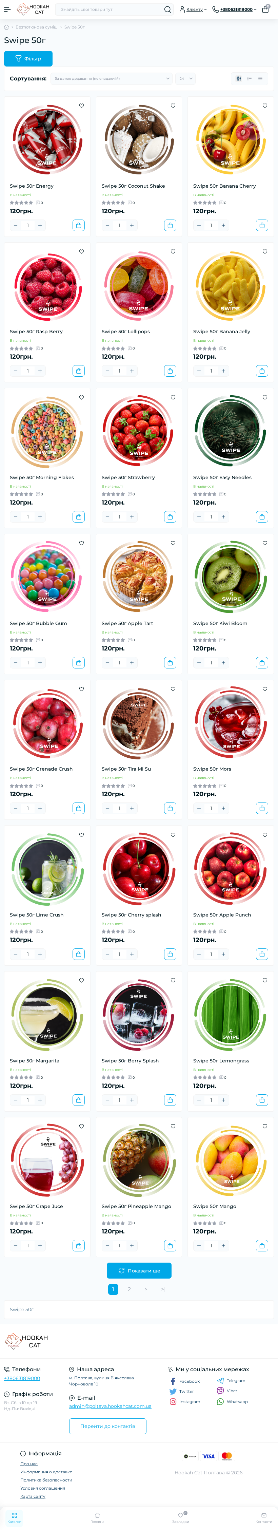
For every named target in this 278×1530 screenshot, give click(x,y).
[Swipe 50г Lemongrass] (230, 1014)
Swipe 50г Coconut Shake (133, 186)
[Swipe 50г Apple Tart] (139, 577)
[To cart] (79, 225)
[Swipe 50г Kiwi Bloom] (230, 577)
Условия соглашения (42, 1488)
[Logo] (32, 9)
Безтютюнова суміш (37, 27)
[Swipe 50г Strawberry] (139, 431)
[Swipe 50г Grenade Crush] (47, 722)
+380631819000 (22, 1378)
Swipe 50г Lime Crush (37, 915)
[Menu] (7, 9)
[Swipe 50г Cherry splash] (139, 868)
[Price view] (260, 78)
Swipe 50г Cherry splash (131, 915)
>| (163, 1289)
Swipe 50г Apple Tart (127, 623)
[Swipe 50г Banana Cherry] (230, 139)
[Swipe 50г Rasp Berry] (47, 285)
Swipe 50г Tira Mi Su (126, 769)
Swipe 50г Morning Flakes (42, 477)
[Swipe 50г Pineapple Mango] (139, 1160)
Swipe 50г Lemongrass (221, 1061)
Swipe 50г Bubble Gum (38, 623)
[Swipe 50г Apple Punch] (230, 868)
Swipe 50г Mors (212, 769)
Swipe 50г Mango (214, 1206)
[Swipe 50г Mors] (230, 722)
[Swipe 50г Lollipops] (139, 285)
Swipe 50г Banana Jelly (221, 331)
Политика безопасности (46, 1479)
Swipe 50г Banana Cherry (224, 186)
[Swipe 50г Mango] (230, 1160)
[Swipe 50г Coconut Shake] (139, 139)
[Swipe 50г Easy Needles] (230, 431)
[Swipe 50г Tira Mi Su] (139, 722)
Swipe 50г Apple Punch (222, 915)
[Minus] (15, 225)
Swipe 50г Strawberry (128, 477)
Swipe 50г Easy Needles (222, 477)
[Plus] (40, 225)
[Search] (167, 9)
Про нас (29, 1463)
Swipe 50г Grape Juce (36, 1206)
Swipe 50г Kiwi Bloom (220, 623)
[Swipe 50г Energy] (47, 139)
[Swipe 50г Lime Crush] (47, 868)
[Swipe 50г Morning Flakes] (47, 431)
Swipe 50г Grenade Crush (41, 769)
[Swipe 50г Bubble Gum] (47, 577)
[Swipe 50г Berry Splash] (139, 1014)
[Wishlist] (81, 105)
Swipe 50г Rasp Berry (36, 331)
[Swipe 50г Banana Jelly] (230, 285)
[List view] (249, 78)
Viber (232, 1390)
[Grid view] (238, 78)
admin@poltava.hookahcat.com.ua (110, 1406)
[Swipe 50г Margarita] (47, 1014)
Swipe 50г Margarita (34, 1061)
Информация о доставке (46, 1471)
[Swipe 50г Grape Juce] (47, 1160)
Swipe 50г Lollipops (126, 331)
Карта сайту (32, 1496)
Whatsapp (237, 1401)
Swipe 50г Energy (32, 186)
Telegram (236, 1380)
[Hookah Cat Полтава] (46, 1341)
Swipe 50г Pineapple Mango (136, 1206)
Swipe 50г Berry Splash (130, 1061)
